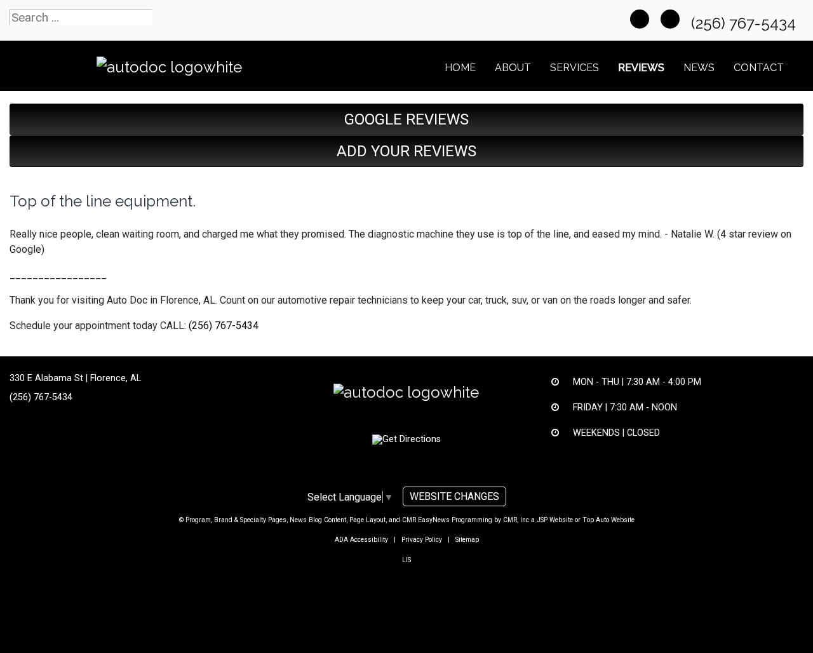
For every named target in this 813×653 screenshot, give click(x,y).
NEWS (699, 68)
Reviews (641, 68)
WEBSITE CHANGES (454, 496)
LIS (406, 560)
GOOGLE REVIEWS (406, 119)
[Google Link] (670, 19)
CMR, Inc (516, 520)
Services (574, 68)
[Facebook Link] (639, 19)
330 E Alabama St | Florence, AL (75, 378)
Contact (759, 68)
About (513, 68)
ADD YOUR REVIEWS (406, 151)
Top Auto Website (608, 520)
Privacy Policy (421, 539)
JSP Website (555, 520)
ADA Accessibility (361, 539)
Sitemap (467, 539)
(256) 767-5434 (745, 23)
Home (460, 68)
